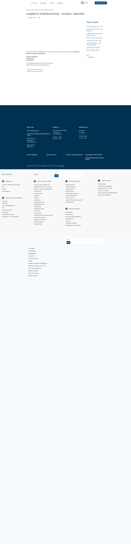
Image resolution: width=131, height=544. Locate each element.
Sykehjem (36, 197)
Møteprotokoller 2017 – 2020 (105, 188)
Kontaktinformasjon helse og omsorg (43, 186)
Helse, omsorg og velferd (34, 268)
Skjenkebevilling (70, 218)
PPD (3, 207)
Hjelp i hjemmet (37, 213)
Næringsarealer (69, 214)
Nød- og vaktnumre (33, 258)
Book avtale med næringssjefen (73, 216)
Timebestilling (31, 251)
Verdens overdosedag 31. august (94, 37)
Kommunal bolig (38, 224)
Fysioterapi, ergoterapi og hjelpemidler (43, 189)
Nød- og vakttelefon (7, 174)
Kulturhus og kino (70, 191)
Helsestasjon (5, 212)
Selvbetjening (60, 3)
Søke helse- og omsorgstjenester (42, 184)
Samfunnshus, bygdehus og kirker (74, 200)
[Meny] (82, 3)
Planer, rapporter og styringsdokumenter (107, 192)
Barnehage (5, 201)
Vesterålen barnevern (7, 210)
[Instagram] (9, 231)
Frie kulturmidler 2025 (71, 195)
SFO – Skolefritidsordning (8, 205)
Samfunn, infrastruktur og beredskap (11, 184)
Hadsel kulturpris (70, 202)
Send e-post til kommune (33, 130)
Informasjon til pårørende (40, 219)
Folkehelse (36, 195)
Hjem (27, 9)
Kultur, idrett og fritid (33, 273)
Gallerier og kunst (70, 197)
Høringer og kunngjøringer (104, 195)
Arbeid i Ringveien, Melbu (93, 50)
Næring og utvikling (33, 270)
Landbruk (68, 221)
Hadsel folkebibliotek (71, 186)
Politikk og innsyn (32, 275)
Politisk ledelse (101, 184)
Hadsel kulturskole (70, 184)
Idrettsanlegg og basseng (72, 193)
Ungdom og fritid (70, 189)
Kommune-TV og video (103, 190)
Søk (56, 175)
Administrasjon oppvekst (8, 214)
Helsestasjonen (37, 191)
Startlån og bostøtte (38, 221)
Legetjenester (37, 200)
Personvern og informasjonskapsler (74, 154)
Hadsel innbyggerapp (32, 154)
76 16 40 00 (82, 132)
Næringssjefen (69, 212)
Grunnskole (5, 203)
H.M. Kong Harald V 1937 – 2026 (95, 26)
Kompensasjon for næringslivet (73, 225)
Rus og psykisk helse (39, 202)
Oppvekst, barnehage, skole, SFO (37, 265)
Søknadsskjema (6, 191)
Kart (3, 186)
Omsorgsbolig (37, 206)
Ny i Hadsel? (34, 3)
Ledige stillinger (43, 3)
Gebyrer (4, 189)
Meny (86, 2)
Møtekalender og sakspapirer (105, 186)
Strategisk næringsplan (71, 223)
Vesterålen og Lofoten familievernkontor (43, 215)
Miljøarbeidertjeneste (39, 204)
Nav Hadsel (37, 211)
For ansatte (51, 3)
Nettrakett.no (61, 165)
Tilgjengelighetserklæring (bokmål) (93, 154)
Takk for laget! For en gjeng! (93, 47)
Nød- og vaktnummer (51, 154)
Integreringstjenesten (39, 208)
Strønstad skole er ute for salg (94, 40)
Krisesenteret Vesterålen (40, 217)
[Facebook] (4, 231)
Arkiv (88, 55)
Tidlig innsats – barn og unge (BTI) (10, 216)
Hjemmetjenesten (38, 193)
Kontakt (36, 174)
